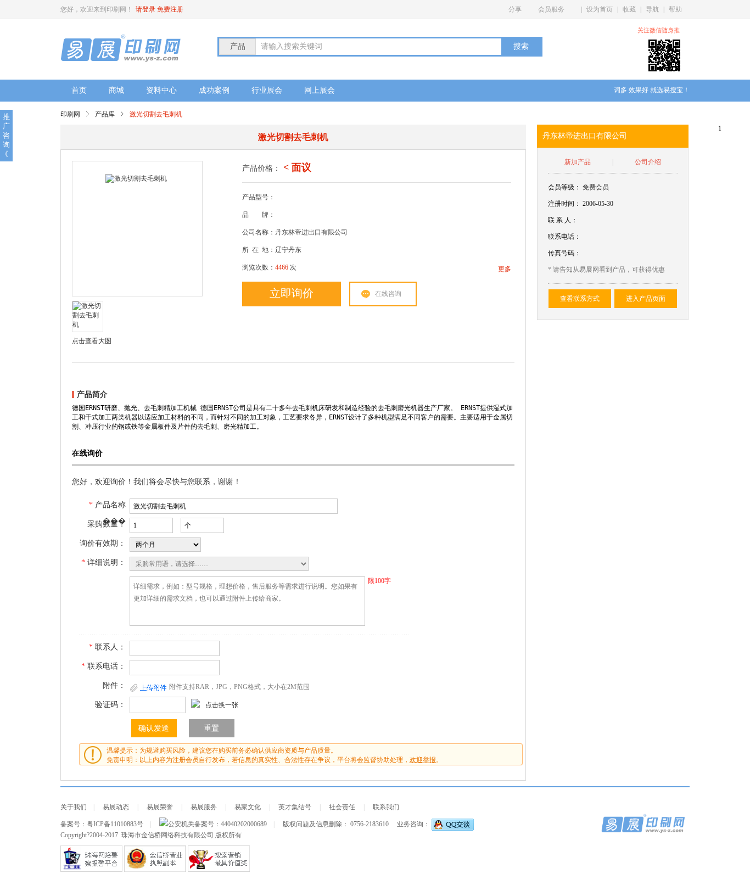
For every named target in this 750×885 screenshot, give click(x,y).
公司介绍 (648, 162)
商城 (116, 90)
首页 (79, 90)
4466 (281, 267)
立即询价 (292, 293)
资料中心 (161, 90)
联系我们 (386, 807)
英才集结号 (294, 807)
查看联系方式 (580, 299)
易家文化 (247, 807)
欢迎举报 (423, 760)
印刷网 (70, 114)
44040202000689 (244, 824)
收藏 (629, 9)
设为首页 (599, 9)
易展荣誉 (160, 807)
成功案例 (214, 90)
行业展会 (266, 90)
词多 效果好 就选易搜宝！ (652, 90)
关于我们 (73, 807)
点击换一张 (221, 705)
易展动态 (116, 807)
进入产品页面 (645, 299)
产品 (237, 46)
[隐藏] (687, 30)
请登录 (145, 9)
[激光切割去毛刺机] (136, 229)
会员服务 (551, 9)
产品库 (105, 114)
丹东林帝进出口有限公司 (584, 136)
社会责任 (342, 807)
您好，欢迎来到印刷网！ (96, 9)
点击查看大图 (91, 341)
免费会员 (596, 187)
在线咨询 (388, 294)
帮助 (675, 9)
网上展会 (319, 90)
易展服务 (204, 807)
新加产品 (577, 162)
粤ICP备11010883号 (115, 824)
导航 (652, 9)
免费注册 (170, 9)
